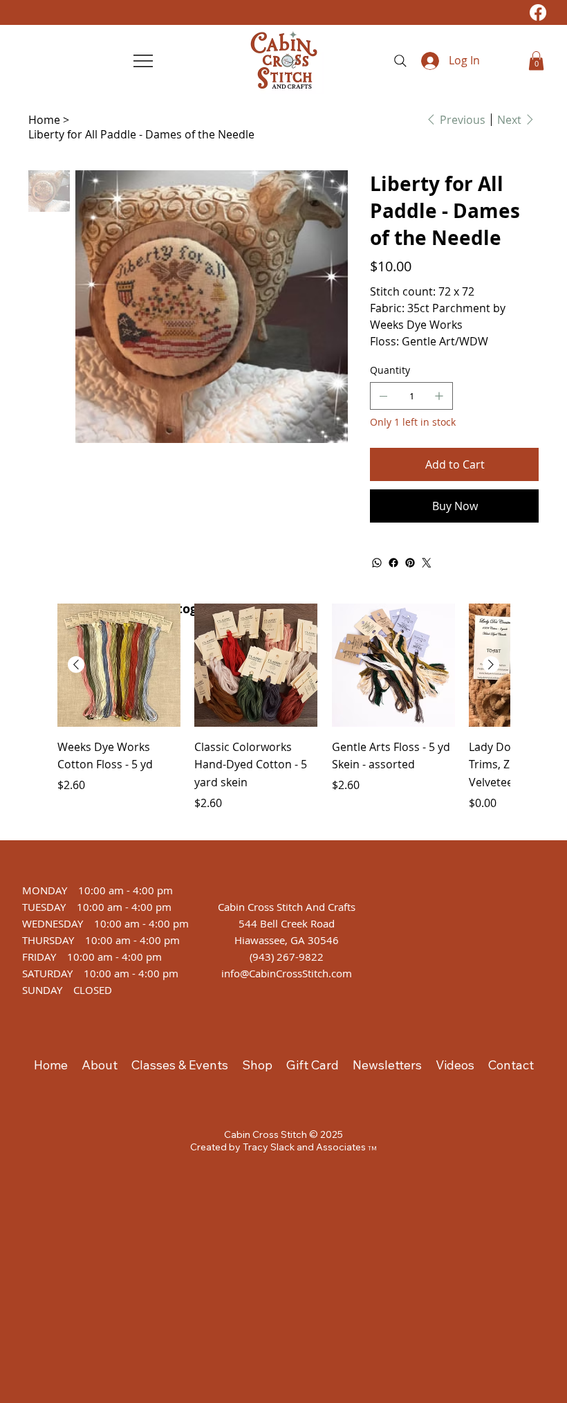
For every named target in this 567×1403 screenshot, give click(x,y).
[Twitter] (427, 563)
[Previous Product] (76, 664)
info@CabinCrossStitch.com (286, 973)
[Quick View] (118, 665)
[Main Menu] (144, 61)
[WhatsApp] (377, 563)
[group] (283, 716)
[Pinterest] (410, 563)
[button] (536, 60)
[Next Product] (491, 664)
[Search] (400, 60)
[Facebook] (538, 12)
